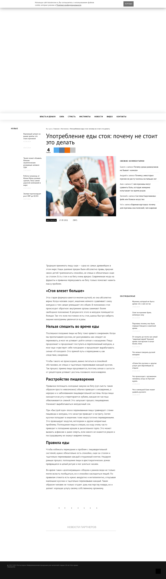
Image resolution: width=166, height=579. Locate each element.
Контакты (121, 116)
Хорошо (128, 4)
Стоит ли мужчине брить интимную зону (141, 313)
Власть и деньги (48, 116)
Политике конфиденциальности (68, 5)
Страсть (71, 116)
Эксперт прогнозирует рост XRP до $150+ (32, 195)
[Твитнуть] (56, 150)
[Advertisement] (81, 244)
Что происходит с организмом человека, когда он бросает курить (144, 378)
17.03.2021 (63, 220)
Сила (61, 116)
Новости (98, 116)
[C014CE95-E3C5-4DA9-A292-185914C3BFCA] (81, 186)
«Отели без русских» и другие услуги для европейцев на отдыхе (144, 365)
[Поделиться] (62, 150)
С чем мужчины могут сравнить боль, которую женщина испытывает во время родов (135, 187)
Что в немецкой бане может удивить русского (143, 390)
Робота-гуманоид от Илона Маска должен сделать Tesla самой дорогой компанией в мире (32, 180)
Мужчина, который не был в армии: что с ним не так (143, 302)
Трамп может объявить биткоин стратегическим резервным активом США (32, 163)
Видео (110, 116)
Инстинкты (85, 116)
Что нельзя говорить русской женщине (143, 353)
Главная (56, 129)
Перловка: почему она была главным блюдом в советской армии (144, 325)
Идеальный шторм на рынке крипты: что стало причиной (31, 136)
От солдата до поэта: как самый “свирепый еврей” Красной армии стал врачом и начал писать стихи (144, 340)
